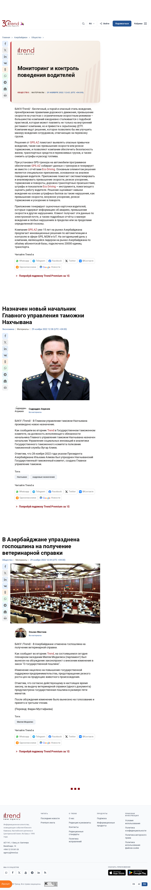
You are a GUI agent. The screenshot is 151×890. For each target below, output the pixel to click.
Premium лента (48, 822)
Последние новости (50, 818)
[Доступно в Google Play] (137, 873)
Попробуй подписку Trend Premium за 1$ (43, 275)
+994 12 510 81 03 (11, 849)
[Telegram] (32, 872)
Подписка (102, 818)
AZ (139, 884)
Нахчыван (22, 477)
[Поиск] (83, 24)
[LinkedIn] (38, 872)
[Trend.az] (13, 23)
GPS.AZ (34, 142)
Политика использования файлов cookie (132, 845)
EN (134, 884)
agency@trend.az (11, 853)
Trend (50, 430)
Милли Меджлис (25, 722)
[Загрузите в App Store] (117, 873)
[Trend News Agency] (12, 816)
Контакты (74, 827)
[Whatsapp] (6, 872)
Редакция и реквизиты (80, 822)
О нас (71, 818)
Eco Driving (48, 169)
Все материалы (35, 412)
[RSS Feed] (45, 872)
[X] (19, 872)
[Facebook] (12, 872)
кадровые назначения (44, 477)
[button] (5, 44)
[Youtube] (25, 872)
